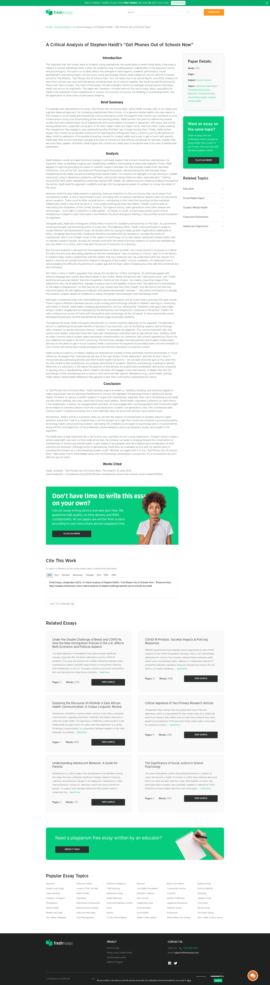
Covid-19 (171, 893)
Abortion (50, 884)
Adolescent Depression (206, 86)
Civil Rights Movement (147, 889)
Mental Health (52, 908)
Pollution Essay (174, 908)
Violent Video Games (147, 918)
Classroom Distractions (199, 90)
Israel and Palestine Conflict (120, 903)
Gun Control (142, 898)
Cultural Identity (205, 889)
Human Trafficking (176, 898)
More (189, 980)
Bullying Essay (204, 884)
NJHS (109, 908)
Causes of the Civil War (87, 889)
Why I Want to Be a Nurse (209, 918)
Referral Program (115, 962)
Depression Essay (115, 893)
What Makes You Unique (178, 918)
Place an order (72, 534)
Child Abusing (113, 889)
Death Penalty (83, 893)
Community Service (176, 889)
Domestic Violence (145, 893)
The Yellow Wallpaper (56, 918)
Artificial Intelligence (116, 884)
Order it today (72, 849)
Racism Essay (203, 908)
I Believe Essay (204, 898)
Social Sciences (62, 27)
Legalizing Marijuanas (177, 903)
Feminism (202, 893)
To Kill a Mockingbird (117, 918)
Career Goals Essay (55, 889)
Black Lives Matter (175, 884)
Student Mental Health (195, 207)
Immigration (52, 903)
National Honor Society (87, 908)
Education (193, 94)
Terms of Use (113, 948)
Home (49, 27)
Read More (105, 672)
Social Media (143, 913)
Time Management (85, 918)
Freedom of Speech (55, 898)
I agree (218, 980)
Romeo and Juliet (54, 913)
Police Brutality (144, 908)
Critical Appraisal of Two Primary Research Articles (179, 703)
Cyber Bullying (53, 893)
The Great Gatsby (205, 913)
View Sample (108, 682)
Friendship (81, 898)
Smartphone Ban (207, 94)
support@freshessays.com (186, 953)
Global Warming (114, 898)
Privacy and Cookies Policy (119, 953)
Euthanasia (172, 913)
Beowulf (141, 884)
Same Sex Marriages (85, 913)
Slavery (110, 913)
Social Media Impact (197, 97)
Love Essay (202, 903)
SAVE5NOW (178, 3)
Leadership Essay (145, 903)
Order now (214, 12)
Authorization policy (116, 957)
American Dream (84, 884)
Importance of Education (88, 903)
